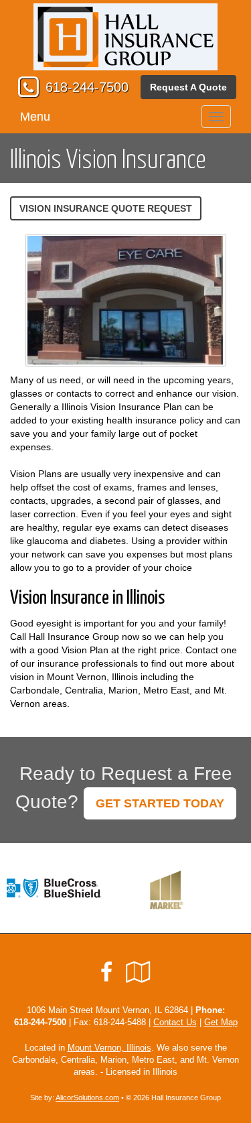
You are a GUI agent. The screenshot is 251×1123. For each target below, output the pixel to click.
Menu (35, 116)
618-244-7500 (87, 87)
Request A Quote (188, 87)
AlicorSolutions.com (87, 1098)
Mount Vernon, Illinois (109, 1048)
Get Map (221, 1022)
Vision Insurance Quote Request (105, 208)
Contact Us (175, 1022)
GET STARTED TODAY (160, 803)
